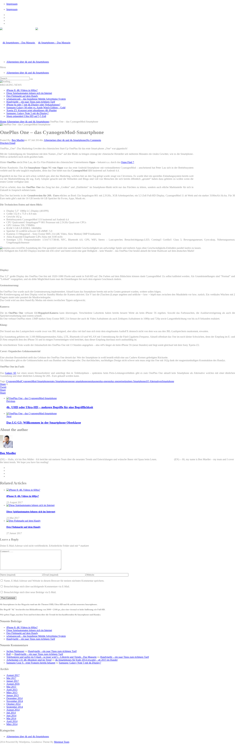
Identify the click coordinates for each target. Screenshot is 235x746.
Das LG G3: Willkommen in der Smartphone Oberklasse (43, 422)
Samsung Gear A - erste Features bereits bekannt (30, 662)
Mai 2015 (11, 686)
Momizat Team (61, 742)
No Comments (93, 140)
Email (12, 143)
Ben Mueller (18, 140)
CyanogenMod (13, 381)
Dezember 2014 (14, 698)
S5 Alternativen (154, 381)
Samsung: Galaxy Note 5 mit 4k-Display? (27, 113)
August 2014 (13, 709)
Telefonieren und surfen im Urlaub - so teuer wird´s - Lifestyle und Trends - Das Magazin (51, 657)
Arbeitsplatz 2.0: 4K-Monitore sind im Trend (28, 660)
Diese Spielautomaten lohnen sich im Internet (29, 93)
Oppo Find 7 (127, 162)
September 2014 (14, 707)
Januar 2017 (12, 681)
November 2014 (14, 701)
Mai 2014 (11, 718)
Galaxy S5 (10, 373)
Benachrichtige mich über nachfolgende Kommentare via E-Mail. (37, 586)
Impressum (11, 4)
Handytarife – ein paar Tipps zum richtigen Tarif (30, 101)
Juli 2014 (11, 712)
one (69, 381)
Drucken (4, 143)
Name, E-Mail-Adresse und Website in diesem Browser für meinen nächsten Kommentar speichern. (54, 580)
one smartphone (79, 381)
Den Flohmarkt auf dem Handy (22, 96)
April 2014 (11, 721)
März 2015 (11, 692)
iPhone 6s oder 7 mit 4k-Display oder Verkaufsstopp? (33, 104)
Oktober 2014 (13, 704)
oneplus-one (101, 381)
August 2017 (13, 675)
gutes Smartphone (58, 381)
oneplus (91, 381)
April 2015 (11, 689)
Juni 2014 (11, 715)
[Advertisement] (215, 169)
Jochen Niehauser (15, 651)
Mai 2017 (11, 678)
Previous (10, 401)
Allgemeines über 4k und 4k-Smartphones (27, 61)
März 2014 (11, 724)
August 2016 (13, 684)
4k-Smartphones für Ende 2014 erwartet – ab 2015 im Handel (86, 660)
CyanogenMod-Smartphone (35, 381)
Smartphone (168, 381)
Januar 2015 (12, 695)
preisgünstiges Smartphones (132, 381)
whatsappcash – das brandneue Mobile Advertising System (36, 99)
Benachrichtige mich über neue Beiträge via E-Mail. (30, 592)
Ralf (8, 654)
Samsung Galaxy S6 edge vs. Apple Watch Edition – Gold (35, 107)
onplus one (112, 381)
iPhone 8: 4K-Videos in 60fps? (22, 90)
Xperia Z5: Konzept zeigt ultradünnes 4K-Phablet (31, 110)
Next (8, 416)
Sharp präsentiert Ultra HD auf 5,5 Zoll (26, 116)
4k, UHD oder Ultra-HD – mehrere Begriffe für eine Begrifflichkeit (49, 407)
